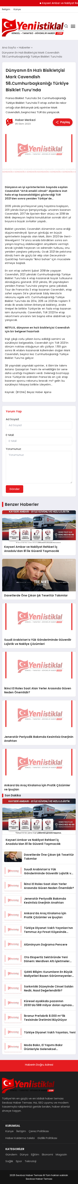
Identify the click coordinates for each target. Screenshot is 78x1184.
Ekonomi (47, 1154)
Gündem (11, 1154)
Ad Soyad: (12, 419)
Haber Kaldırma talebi (20, 1138)
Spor (19, 1161)
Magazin (61, 1154)
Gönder (14, 489)
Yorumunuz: (13, 449)
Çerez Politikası (39, 1131)
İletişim (6, 9)
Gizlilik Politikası (47, 1138)
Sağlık (9, 1161)
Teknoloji (30, 1161)
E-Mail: (10, 435)
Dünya (24, 1154)
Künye (17, 9)
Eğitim (35, 1154)
